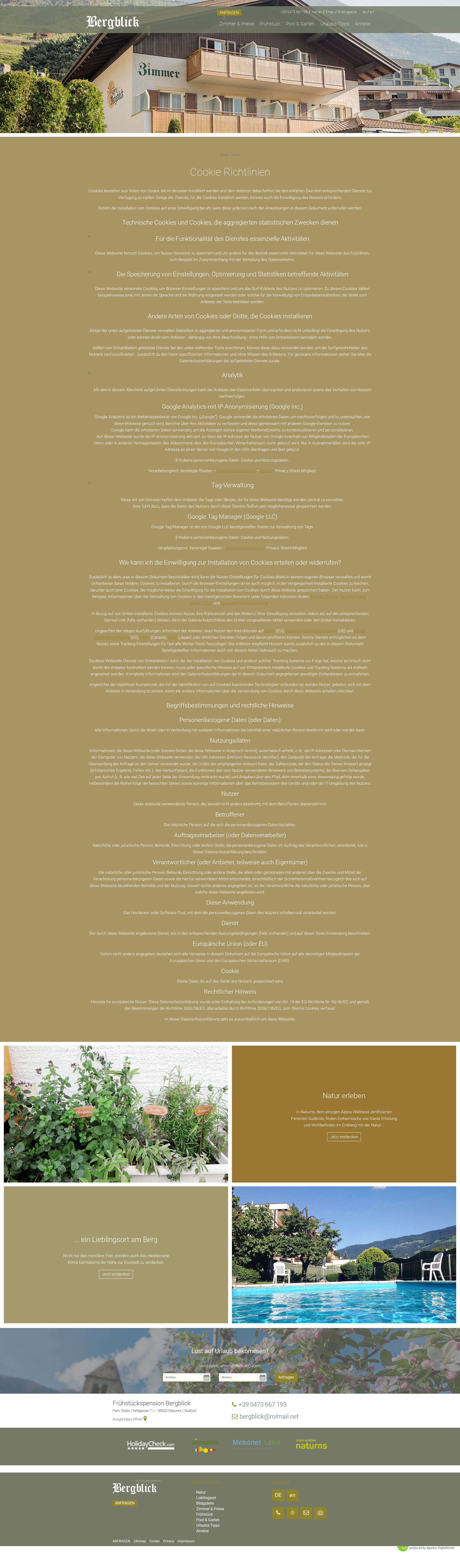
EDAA (270, 630)
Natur (200, 1492)
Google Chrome (324, 596)
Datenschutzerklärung (236, 470)
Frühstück (204, 1514)
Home (224, 155)
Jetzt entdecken (344, 1136)
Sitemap (140, 1541)
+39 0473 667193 (295, 12)
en (372, 12)
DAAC (145, 637)
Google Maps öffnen (128, 1419)
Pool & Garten (207, 1520)
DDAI (172, 637)
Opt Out (266, 470)
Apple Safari (201, 603)
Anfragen (286, 1377)
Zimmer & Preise (209, 1509)
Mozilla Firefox (353, 596)
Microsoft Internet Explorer (245, 603)
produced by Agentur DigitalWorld (431, 1548)
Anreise (202, 1531)
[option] (230, 66)
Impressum (186, 1541)
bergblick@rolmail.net (269, 1416)
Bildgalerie (204, 1503)
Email (330, 12)
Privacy (168, 1541)
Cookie (235, 155)
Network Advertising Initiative (311, 630)
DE (278, 1495)
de (364, 12)
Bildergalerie (347, 12)
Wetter (317, 12)
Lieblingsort (205, 1498)
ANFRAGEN (229, 12)
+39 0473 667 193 (262, 1404)
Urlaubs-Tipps (207, 1525)
